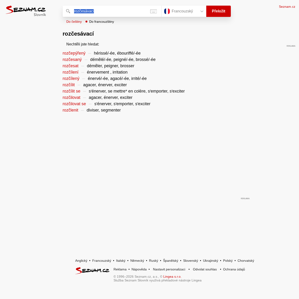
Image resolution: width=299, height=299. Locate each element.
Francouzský (101, 260)
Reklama (120, 269)
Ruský (153, 260)
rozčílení (70, 72)
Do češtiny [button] (74, 21)
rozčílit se (71, 91)
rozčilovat (71, 97)
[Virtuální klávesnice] (153, 11)
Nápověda (139, 269)
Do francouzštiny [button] (101, 21)
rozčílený (71, 78)
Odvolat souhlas (205, 269)
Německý (137, 260)
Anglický (81, 260)
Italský (120, 260)
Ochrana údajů (234, 269)
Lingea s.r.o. (172, 276)
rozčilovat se (74, 103)
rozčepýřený (74, 53)
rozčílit (69, 84)
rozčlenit (70, 110)
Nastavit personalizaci (169, 269)
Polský (228, 260)
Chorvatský (246, 260)
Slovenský (190, 260)
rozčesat (70, 66)
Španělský (170, 260)
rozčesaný (72, 59)
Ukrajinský (210, 260)
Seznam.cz (287, 6)
